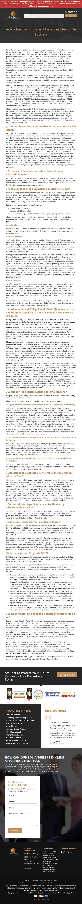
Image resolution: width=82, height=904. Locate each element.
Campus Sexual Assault (16, 729)
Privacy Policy (45, 899)
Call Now (67, 674)
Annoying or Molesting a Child (19, 717)
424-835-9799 (72, 12)
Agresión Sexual (13, 726)
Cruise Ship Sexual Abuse (17, 743)
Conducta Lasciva (13, 738)
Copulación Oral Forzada (16, 740)
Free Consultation (71, 16)
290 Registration (13, 715)
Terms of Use (36, 899)
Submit (15, 830)
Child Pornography (14, 732)
